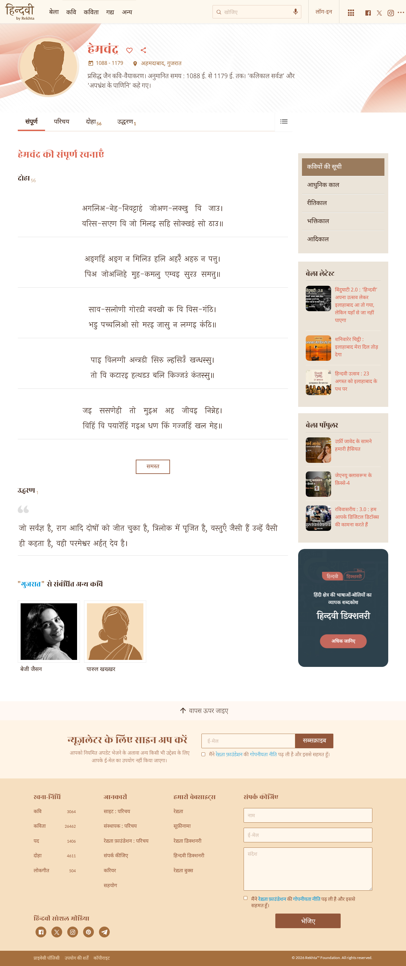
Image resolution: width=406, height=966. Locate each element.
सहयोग (110, 886)
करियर (110, 871)
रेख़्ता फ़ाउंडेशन (229, 755)
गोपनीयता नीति (263, 755)
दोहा (94, 122)
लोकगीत (55, 871)
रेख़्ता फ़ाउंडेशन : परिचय (126, 841)
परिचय (61, 122)
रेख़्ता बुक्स (183, 871)
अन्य (127, 12)
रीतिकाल (317, 203)
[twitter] (56, 932)
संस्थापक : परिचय (120, 826)
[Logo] (19, 12)
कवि (71, 12)
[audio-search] (295, 11)
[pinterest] (88, 932)
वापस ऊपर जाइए (208, 711)
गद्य (110, 12)
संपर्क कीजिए (116, 856)
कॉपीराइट (102, 958)
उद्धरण (126, 122)
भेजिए (308, 921)
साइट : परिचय (117, 812)
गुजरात (174, 64)
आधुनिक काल (323, 185)
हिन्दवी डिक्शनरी (189, 856)
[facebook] (41, 932)
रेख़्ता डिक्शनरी (187, 841)
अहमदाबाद (152, 64)
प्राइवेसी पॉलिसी (47, 958)
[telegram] (104, 932)
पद (55, 841)
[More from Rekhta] (351, 12)
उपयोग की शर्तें (76, 958)
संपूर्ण (31, 122)
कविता (91, 12)
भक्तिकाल (318, 221)
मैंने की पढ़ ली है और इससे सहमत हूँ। (269, 755)
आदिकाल (318, 240)
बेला (54, 11)
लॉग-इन (324, 11)
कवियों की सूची (324, 167)
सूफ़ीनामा (182, 826)
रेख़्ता (178, 812)
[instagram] (72, 932)
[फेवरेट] (129, 50)
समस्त (153, 466)
